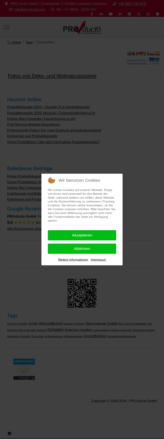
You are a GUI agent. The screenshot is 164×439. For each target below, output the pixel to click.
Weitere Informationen (73, 259)
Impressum (98, 259)
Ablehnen (82, 249)
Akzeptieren (82, 235)
